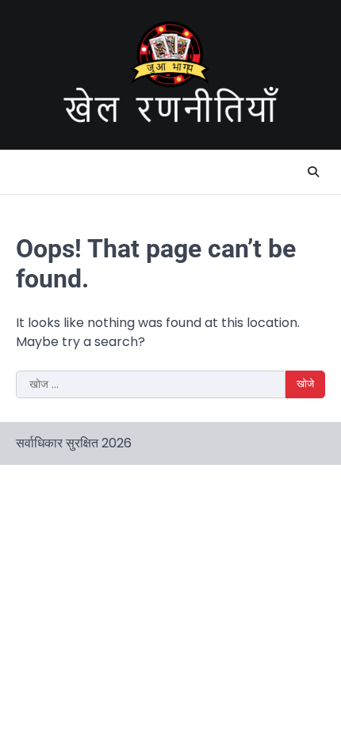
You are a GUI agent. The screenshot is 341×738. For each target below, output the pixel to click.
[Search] (313, 172)
